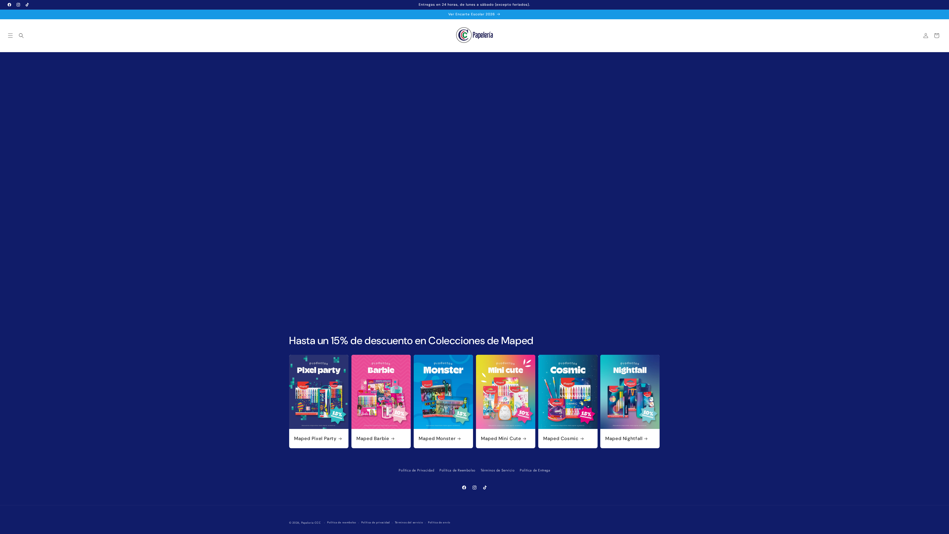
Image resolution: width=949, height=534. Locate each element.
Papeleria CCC (311, 523)
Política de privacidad (375, 522)
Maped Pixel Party (315, 439)
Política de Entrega (535, 470)
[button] (10, 35)
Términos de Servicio (498, 470)
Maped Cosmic (561, 439)
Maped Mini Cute (501, 439)
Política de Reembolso (457, 470)
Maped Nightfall (623, 439)
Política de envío (439, 522)
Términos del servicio (409, 522)
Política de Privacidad (416, 470)
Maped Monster (437, 439)
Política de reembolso (341, 522)
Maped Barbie (372, 439)
